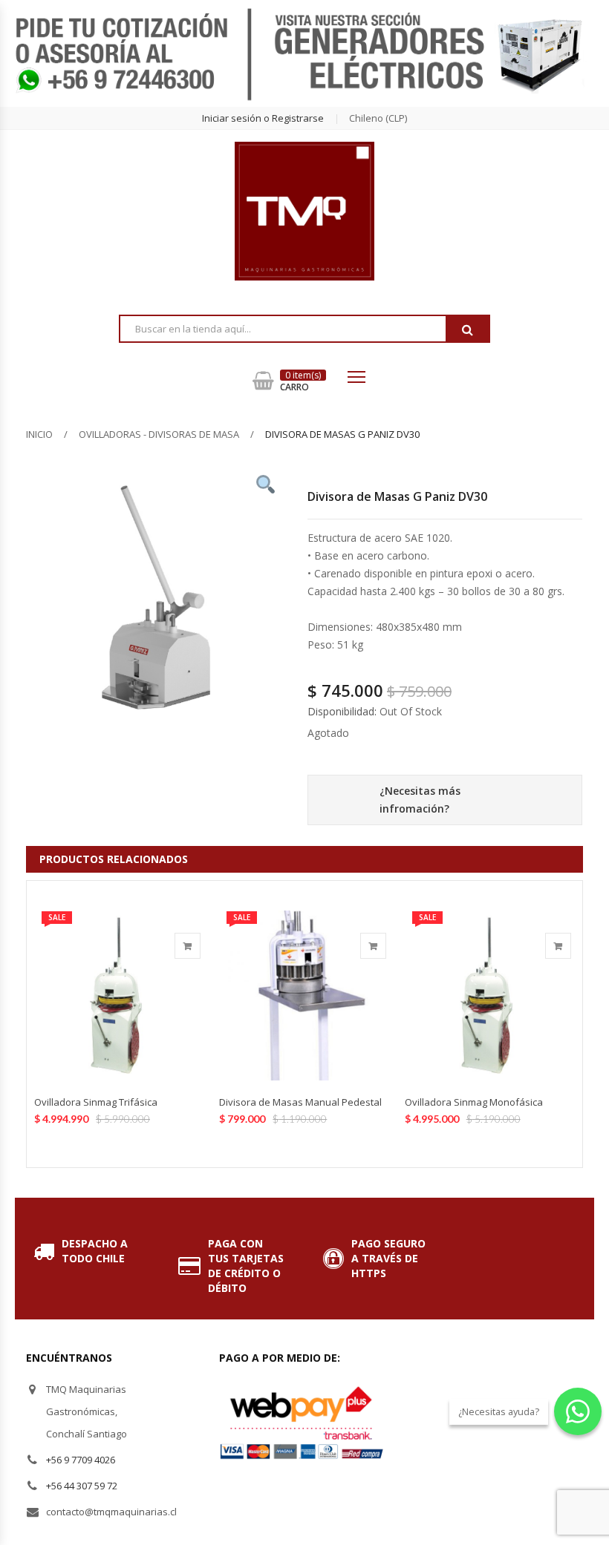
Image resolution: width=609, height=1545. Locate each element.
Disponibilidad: (342, 711)
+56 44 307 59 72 (81, 1485)
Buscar (467, 329)
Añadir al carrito (188, 946)
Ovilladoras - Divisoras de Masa (159, 434)
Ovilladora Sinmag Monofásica (474, 1102)
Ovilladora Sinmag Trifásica (95, 1102)
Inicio (39, 434)
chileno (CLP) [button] (378, 118)
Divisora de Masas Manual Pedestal (300, 1102)
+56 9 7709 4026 (80, 1459)
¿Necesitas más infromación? (420, 800)
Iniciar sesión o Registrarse (263, 118)
